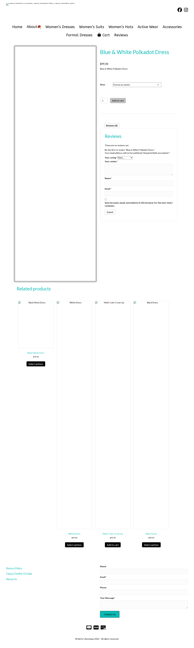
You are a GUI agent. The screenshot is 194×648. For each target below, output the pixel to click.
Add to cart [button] (113, 544)
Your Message (107, 598)
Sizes (102, 84)
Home (17, 27)
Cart (105, 35)
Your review (111, 161)
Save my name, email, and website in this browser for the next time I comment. (138, 204)
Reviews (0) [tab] (111, 125)
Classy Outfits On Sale (19, 573)
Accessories (172, 27)
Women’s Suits (91, 27)
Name (108, 178)
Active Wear (148, 27)
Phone (103, 587)
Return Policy (14, 568)
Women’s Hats (121, 27)
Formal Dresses (79, 35)
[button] (109, 614)
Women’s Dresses (60, 27)
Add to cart (118, 100)
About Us (11, 579)
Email (108, 188)
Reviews (121, 35)
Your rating (111, 157)
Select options (35, 363)
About (32, 27)
